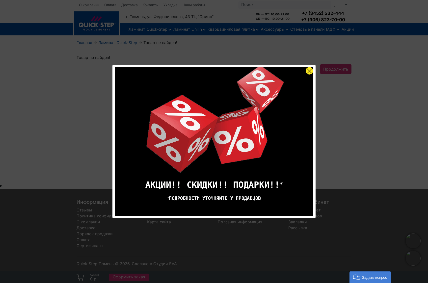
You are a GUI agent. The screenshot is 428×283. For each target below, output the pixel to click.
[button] (370, 277)
